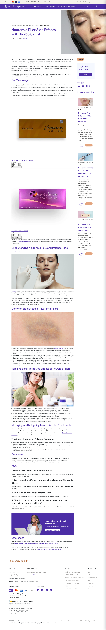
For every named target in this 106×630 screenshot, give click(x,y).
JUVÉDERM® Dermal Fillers (72, 572)
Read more (81, 145)
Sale (47, 6)
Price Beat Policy (92, 586)
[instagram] (46, 590)
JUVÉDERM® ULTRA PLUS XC (19, 231)
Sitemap (90, 589)
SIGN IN (85, 74)
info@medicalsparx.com (94, 2)
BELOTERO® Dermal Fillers (72, 583)
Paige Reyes (24, 38)
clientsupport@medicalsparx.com (36, 572)
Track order (86, 6)
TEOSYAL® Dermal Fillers (72, 586)
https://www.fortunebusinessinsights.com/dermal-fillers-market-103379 (36, 543)
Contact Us (71, 6)
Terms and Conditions (67, 621)
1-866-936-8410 (81, 2)
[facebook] (42, 590)
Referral (52, 6)
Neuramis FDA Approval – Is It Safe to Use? (84, 227)
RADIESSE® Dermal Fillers (72, 580)
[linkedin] (38, 590)
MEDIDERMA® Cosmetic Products (74, 577)
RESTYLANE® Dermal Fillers (72, 575)
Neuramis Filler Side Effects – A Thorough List (36, 25)
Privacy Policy (79, 621)
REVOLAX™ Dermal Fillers (72, 589)
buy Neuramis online (24, 241)
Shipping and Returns (91, 621)
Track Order (91, 583)
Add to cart (15, 167)
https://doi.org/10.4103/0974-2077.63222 (49, 549)
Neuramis (19, 25)
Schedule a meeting (35, 574)
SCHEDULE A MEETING (52, 530)
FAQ (89, 575)
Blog (58, 6)
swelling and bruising (59, 348)
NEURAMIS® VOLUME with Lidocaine (22, 160)
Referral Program (92, 577)
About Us (64, 6)
